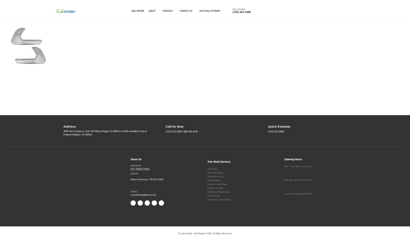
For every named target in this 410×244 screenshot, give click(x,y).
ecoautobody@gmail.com (143, 194)
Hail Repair (138, 11)
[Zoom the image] (90, 177)
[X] (140, 203)
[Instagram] (154, 203)
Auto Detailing (213, 180)
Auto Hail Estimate (209, 11)
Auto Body (212, 169)
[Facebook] (133, 203)
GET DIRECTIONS (140, 169)
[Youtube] (147, 203)
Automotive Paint (215, 177)
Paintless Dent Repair (217, 184)
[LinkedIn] (161, 203)
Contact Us (186, 11)
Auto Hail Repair (214, 173)
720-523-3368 (156, 179)
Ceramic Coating (215, 188)
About (152, 11)
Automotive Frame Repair (219, 200)
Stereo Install (213, 196)
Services (168, 11)
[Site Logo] (66, 11)
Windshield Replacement (218, 192)
